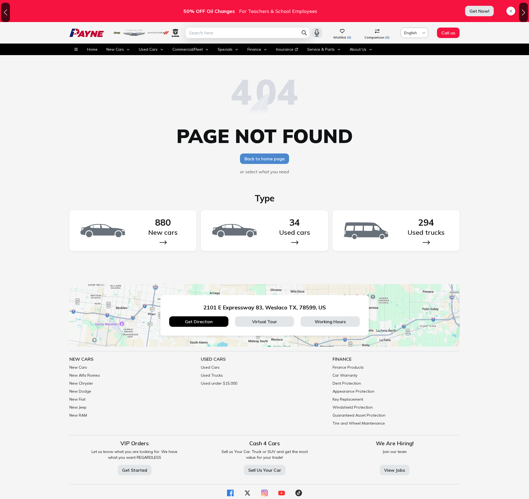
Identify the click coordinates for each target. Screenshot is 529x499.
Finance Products (348, 367)
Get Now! (479, 11)
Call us (448, 33)
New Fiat (77, 399)
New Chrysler (81, 383)
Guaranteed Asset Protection (359, 415)
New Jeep (78, 407)
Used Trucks (212, 375)
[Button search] (304, 33)
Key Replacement (348, 399)
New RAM (78, 415)
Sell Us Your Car (264, 470)
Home (92, 49)
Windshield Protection (353, 407)
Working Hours (330, 321)
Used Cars (210, 367)
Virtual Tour (264, 321)
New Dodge (80, 391)
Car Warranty (345, 375)
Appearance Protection (353, 391)
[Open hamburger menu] (76, 49)
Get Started (134, 470)
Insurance (284, 49)
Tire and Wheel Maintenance (359, 423)
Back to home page (264, 158)
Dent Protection (347, 383)
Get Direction (199, 321)
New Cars (78, 367)
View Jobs (394, 470)
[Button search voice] (317, 33)
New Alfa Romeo (84, 375)
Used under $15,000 (219, 383)
